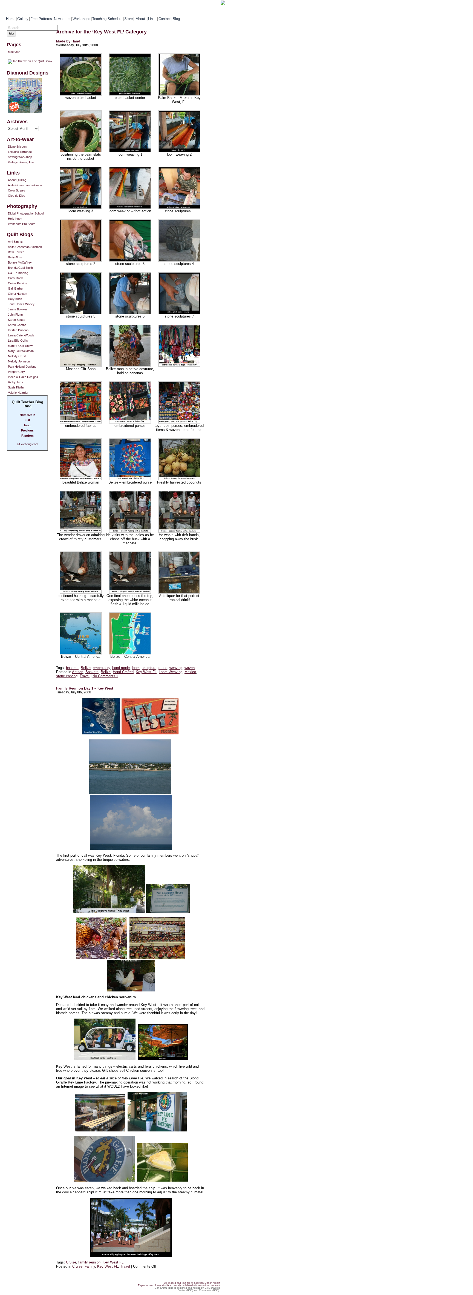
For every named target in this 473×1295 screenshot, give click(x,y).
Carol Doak (15, 278)
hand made (121, 668)
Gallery (22, 19)
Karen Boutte (16, 319)
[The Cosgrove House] (109, 912)
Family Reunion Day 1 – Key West (84, 688)
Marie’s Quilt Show (20, 345)
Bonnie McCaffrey (20, 262)
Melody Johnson (19, 361)
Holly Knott (15, 218)
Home (10, 19)
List (27, 420)
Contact (164, 19)
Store (128, 19)
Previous (27, 430)
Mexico (190, 672)
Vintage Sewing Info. (21, 162)
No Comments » (105, 676)
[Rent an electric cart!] (104, 1059)
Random (27, 435)
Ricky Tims (15, 382)
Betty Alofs (15, 257)
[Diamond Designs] (31, 95)
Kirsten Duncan (18, 330)
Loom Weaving (170, 672)
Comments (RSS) (209, 1290)
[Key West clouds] (131, 849)
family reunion (89, 1262)
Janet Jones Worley (21, 304)
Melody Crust (17, 356)
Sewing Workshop (20, 157)
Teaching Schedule (107, 19)
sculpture (149, 668)
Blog (176, 19)
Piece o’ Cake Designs (23, 377)
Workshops (81, 19)
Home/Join (27, 414)
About (141, 19)
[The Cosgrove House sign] (168, 912)
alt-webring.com (27, 444)
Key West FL (146, 672)
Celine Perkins (17, 283)
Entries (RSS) (185, 1290)
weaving (175, 668)
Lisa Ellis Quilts (18, 340)
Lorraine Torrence (20, 151)
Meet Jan (14, 51)
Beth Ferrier (16, 252)
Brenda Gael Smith (20, 267)
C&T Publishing (18, 273)
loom (136, 668)
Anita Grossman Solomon (25, 185)
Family (90, 1266)
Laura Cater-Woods (21, 335)
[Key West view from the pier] (130, 793)
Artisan (77, 672)
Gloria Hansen (17, 293)
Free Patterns (41, 19)
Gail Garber (16, 288)
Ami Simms (15, 241)
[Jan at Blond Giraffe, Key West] (157, 1130)
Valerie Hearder (18, 392)
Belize (86, 668)
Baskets (92, 672)
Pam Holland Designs (22, 366)
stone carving (66, 676)
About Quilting (17, 180)
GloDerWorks (212, 1288)
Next (27, 425)
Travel (85, 676)
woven (189, 668)
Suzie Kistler (16, 387)
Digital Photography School (26, 213)
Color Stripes (16, 190)
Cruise (71, 1262)
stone (162, 668)
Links (152, 19)
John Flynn (15, 314)
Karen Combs (17, 325)
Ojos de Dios (16, 195)
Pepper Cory (16, 371)
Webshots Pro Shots (21, 223)
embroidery (101, 668)
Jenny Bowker (17, 309)
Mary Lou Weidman (21, 351)
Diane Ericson (17, 146)
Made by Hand (68, 41)
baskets (72, 668)
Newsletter (62, 19)
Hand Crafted (123, 672)
